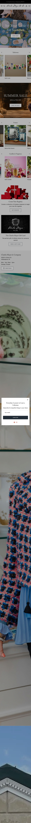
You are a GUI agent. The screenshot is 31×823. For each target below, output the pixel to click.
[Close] (27, 399)
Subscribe (15, 417)
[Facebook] (14, 422)
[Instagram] (16, 422)
